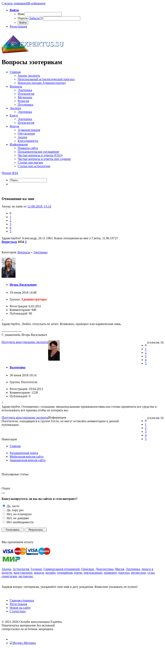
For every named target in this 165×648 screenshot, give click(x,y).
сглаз (150, 572)
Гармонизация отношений (61, 569)
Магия (119, 569)
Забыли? (35, 18)
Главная (15, 446)
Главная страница (22, 600)
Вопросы (24, 252)
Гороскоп (87, 569)
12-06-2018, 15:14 (39, 206)
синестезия (9, 576)
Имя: (21, 14)
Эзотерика (40, 252)
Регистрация (18, 26)
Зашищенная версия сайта (27, 460)
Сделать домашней (15, 3)
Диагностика (104, 569)
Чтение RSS (10, 173)
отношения (64, 572)
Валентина (17, 367)
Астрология (21, 569)
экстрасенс (25, 576)
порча (78, 572)
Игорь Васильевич (23, 284)
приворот (110, 572)
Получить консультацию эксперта (25, 342)
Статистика (18, 611)
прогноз (123, 572)
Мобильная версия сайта (26, 456)
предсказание (93, 572)
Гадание (36, 569)
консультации (23, 572)
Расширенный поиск (24, 453)
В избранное (36, 3)
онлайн (50, 572)
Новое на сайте (20, 607)
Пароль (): (30, 18)
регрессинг (138, 572)
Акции (6, 569)
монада (39, 572)
